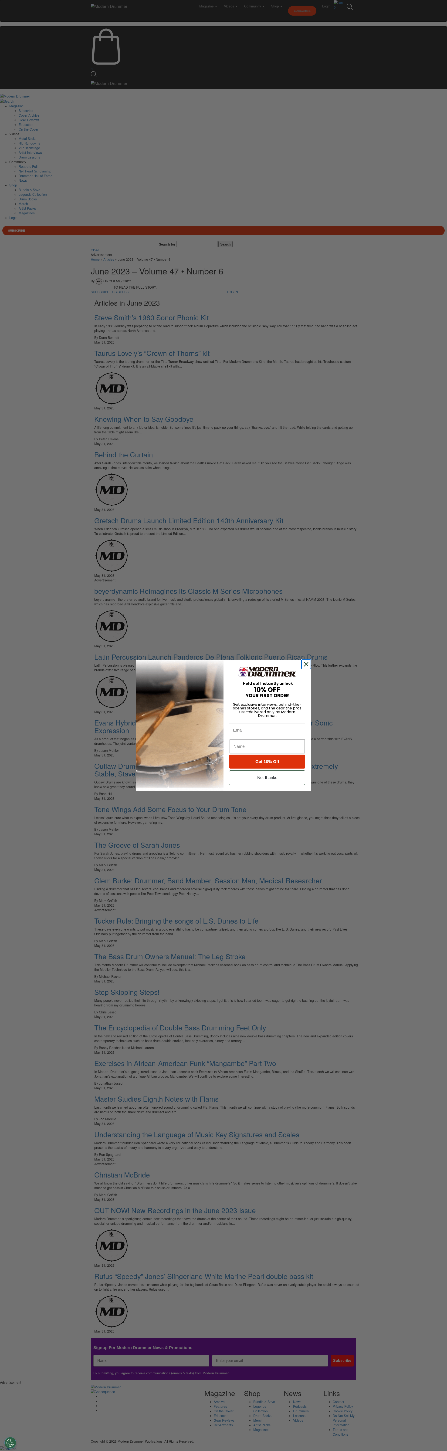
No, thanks (267, 777)
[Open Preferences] (10, 1443)
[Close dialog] (307, 664)
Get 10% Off (267, 761)
